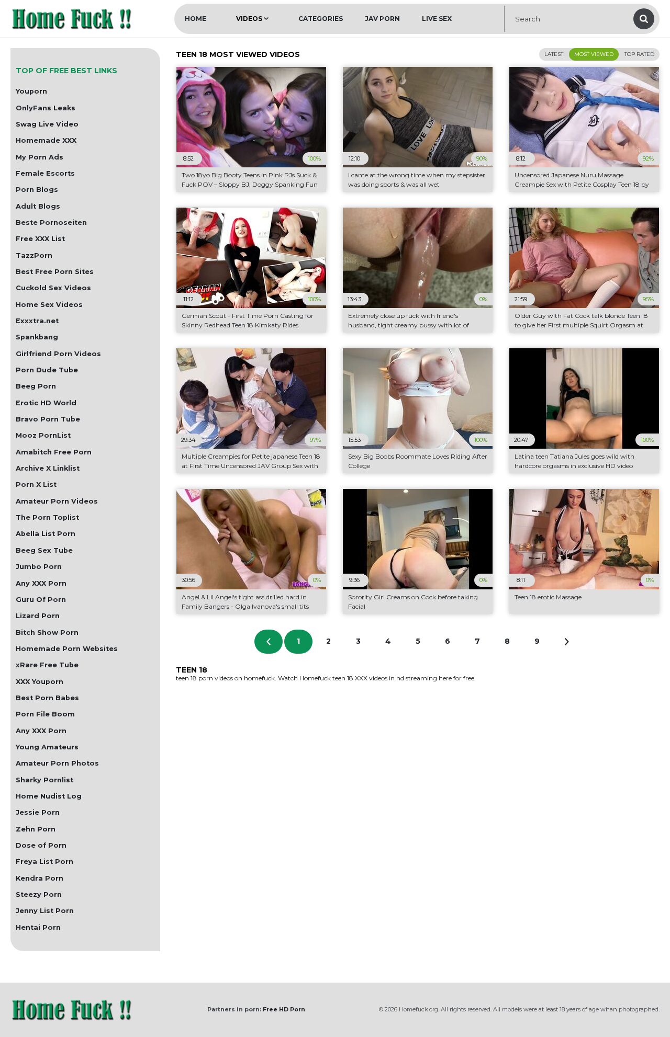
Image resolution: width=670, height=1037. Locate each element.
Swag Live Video (47, 124)
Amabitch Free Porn (54, 452)
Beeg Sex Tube (44, 550)
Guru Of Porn (41, 599)
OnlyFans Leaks (45, 108)
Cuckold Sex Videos (53, 288)
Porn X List (36, 484)
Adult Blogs (38, 206)
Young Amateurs (47, 747)
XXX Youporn (39, 682)
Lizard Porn (38, 616)
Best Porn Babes (47, 698)
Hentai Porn (38, 927)
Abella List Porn (45, 534)
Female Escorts (45, 173)
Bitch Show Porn (47, 632)
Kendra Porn (39, 878)
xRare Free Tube (47, 665)
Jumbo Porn (39, 567)
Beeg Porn (36, 386)
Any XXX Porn (41, 583)
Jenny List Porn (45, 911)
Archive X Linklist (48, 468)
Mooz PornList (43, 435)
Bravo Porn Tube (48, 419)
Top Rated (639, 54)
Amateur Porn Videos (57, 501)
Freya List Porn (44, 861)
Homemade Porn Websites (67, 649)
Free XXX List (40, 239)
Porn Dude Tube (47, 370)
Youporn (31, 91)
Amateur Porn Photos (57, 763)
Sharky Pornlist (44, 780)
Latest (553, 54)
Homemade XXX (46, 140)
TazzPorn (34, 255)
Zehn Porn (35, 829)
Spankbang (37, 337)
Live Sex (437, 18)
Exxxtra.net (37, 321)
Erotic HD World (46, 403)
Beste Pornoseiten (51, 222)
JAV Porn (382, 18)
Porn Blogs (37, 189)
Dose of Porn (41, 845)
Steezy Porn (39, 894)
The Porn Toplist (47, 517)
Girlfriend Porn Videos (58, 354)
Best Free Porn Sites (55, 272)
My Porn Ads (39, 157)
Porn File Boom (45, 714)
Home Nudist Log (49, 796)
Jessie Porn (38, 812)
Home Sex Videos (49, 305)
